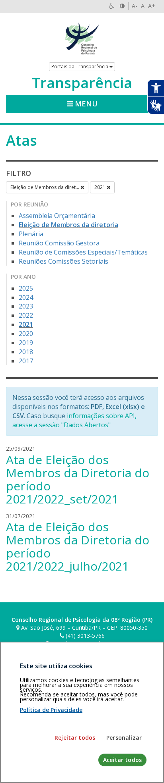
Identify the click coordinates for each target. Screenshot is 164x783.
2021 (100, 187)
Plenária (31, 234)
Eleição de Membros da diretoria (68, 224)
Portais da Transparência (80, 66)
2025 (26, 288)
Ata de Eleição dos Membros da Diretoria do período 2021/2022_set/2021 (77, 479)
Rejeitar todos (75, 737)
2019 (26, 342)
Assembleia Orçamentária (57, 215)
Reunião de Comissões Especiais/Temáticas (83, 252)
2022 (26, 315)
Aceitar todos (122, 760)
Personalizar (124, 737)
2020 (26, 333)
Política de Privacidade (51, 710)
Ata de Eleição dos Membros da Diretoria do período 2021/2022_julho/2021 (77, 546)
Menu (85, 103)
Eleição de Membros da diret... (45, 187)
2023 (26, 306)
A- (134, 6)
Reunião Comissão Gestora (59, 243)
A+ (151, 6)
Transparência (82, 83)
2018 (26, 351)
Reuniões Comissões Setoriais (63, 261)
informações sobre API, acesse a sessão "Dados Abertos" (74, 420)
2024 (26, 297)
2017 (26, 361)
